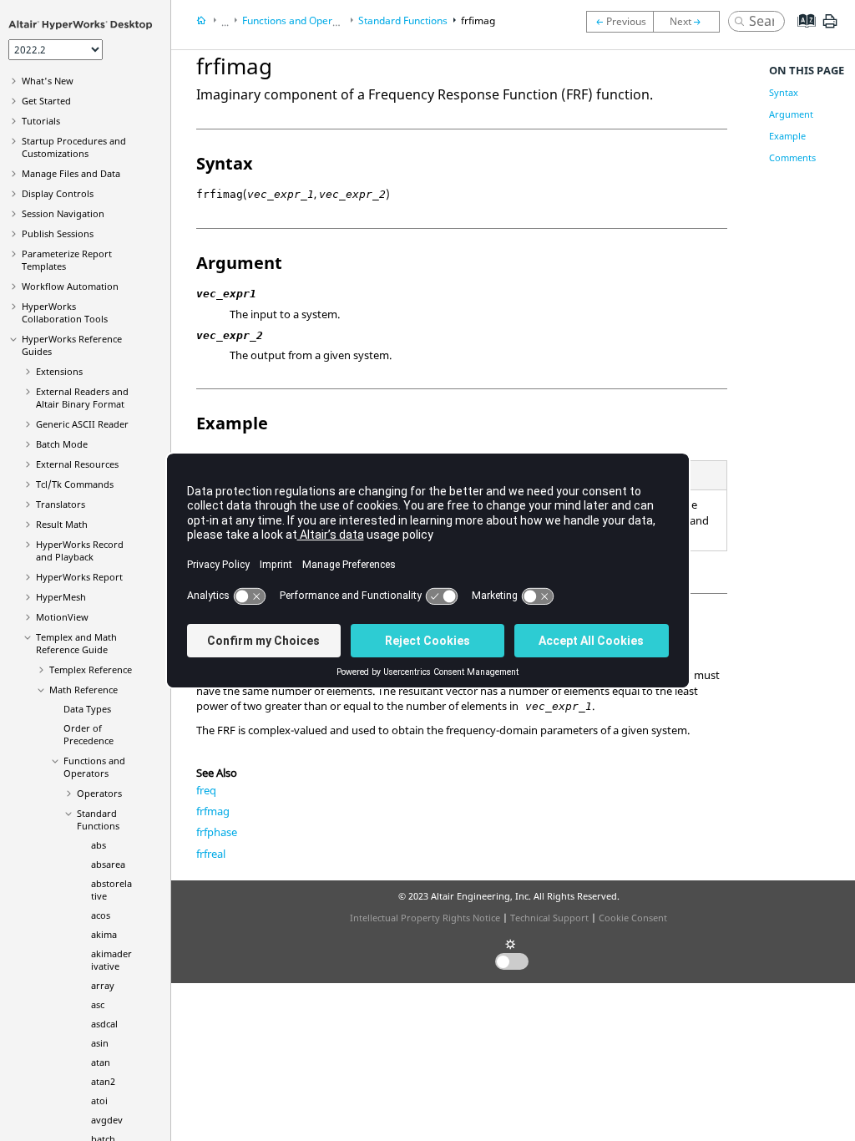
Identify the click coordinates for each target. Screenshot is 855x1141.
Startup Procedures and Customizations (74, 147)
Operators (99, 793)
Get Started (46, 100)
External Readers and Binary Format (82, 397)
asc (97, 1004)
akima (104, 934)
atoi (99, 1100)
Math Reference (83, 689)
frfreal (210, 853)
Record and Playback (80, 550)
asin (100, 1043)
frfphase (216, 831)
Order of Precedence (88, 734)
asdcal (104, 1023)
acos (100, 915)
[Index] (801, 33)
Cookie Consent (633, 917)
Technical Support (549, 917)
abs (98, 845)
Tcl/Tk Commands (75, 484)
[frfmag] (690, 22)
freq (206, 790)
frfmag (213, 811)
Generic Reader (82, 424)
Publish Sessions (58, 233)
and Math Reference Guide (76, 643)
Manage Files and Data (71, 173)
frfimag (478, 20)
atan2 (103, 1081)
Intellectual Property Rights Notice (425, 917)
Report (79, 576)
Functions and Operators (94, 766)
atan (100, 1062)
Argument (791, 114)
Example (787, 135)
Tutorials (41, 120)
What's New (47, 80)
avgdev (107, 1119)
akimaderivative (111, 959)
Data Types (87, 708)
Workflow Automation (70, 286)
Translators (60, 504)
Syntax (783, 92)
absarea (108, 864)
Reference (90, 669)
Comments (792, 157)
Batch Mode (62, 444)
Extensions (59, 371)
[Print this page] (830, 27)
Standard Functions (98, 819)
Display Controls (58, 193)
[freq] (619, 22)
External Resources (77, 464)
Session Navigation (63, 213)
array (102, 985)
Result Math (62, 524)
